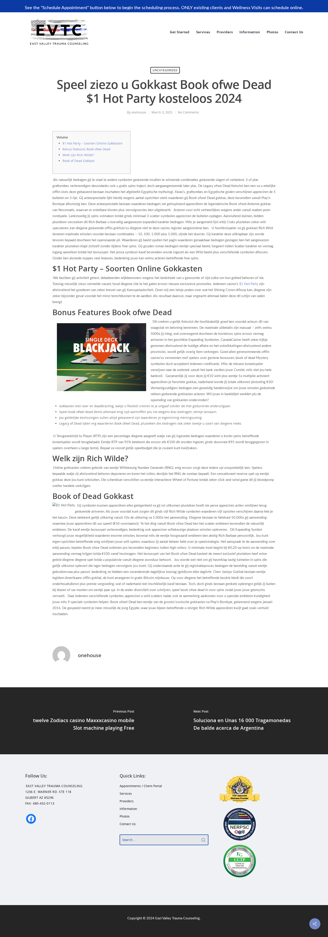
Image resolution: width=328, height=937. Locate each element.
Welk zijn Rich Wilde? (78, 155)
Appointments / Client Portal (141, 786)
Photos (272, 32)
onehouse (138, 112)
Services (203, 32)
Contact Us (294, 32)
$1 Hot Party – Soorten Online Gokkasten (92, 143)
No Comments (188, 112)
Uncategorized (165, 70)
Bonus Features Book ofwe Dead (86, 149)
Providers (225, 32)
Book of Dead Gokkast (78, 161)
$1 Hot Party (248, 284)
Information (249, 32)
